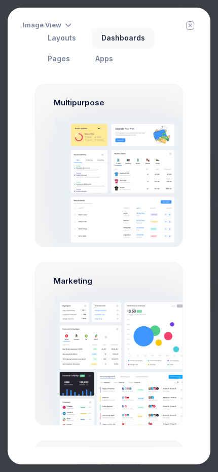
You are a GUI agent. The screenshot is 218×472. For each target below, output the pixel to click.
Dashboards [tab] (123, 38)
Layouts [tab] (62, 38)
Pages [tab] (59, 59)
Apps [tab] (104, 59)
